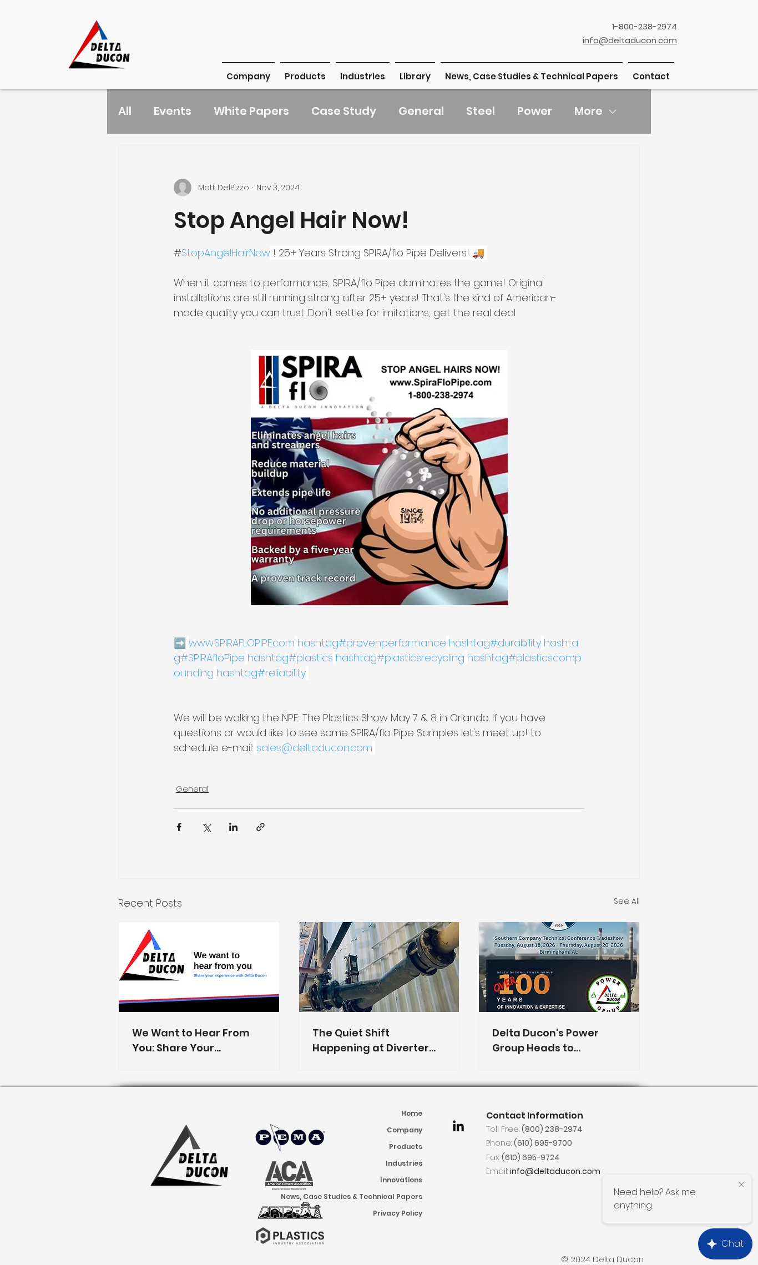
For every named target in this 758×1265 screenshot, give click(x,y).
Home (411, 1113)
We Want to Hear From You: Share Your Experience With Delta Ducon (191, 1040)
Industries (404, 1163)
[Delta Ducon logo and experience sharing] (199, 967)
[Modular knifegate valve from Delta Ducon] (379, 967)
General (421, 111)
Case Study (343, 111)
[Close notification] (741, 1185)
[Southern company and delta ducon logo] (559, 967)
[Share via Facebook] (179, 827)
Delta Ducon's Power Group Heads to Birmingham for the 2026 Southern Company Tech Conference (557, 1040)
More (588, 111)
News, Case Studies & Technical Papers (374, 1196)
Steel (480, 111)
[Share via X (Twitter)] (206, 827)
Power (534, 111)
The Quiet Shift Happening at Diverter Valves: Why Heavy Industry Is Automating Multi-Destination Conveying (372, 1040)
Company (404, 1130)
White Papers (251, 111)
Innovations (401, 1180)
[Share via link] (260, 827)
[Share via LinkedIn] (233, 827)
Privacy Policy (397, 1213)
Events (172, 111)
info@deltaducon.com (555, 1171)
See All (627, 901)
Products (405, 1146)
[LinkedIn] (458, 1126)
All (125, 111)
